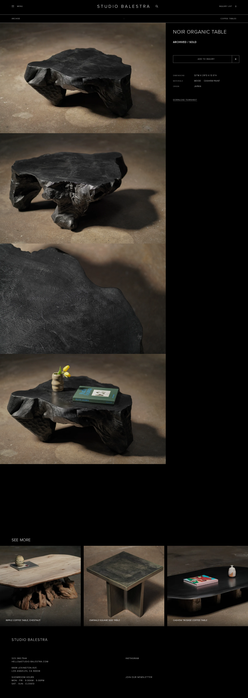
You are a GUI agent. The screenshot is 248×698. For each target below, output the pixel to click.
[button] (17, 6)
